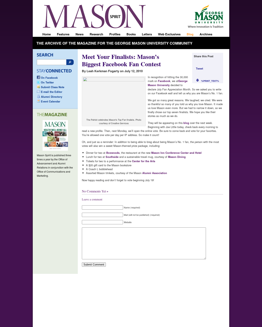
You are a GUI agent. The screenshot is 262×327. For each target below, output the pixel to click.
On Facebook (49, 78)
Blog (190, 34)
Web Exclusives (169, 34)
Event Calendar (50, 101)
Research (96, 34)
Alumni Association (154, 173)
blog (186, 123)
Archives (206, 34)
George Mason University (208, 14)
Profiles (114, 34)
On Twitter (47, 82)
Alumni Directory (51, 97)
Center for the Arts (143, 161)
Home (46, 34)
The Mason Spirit (94, 16)
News (80, 34)
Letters (147, 34)
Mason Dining (177, 157)
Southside (112, 157)
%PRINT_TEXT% (210, 80)
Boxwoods (113, 153)
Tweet (199, 68)
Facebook (164, 81)
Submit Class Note (52, 87)
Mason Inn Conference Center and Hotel (176, 153)
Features (63, 34)
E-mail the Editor (51, 92)
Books (131, 34)
